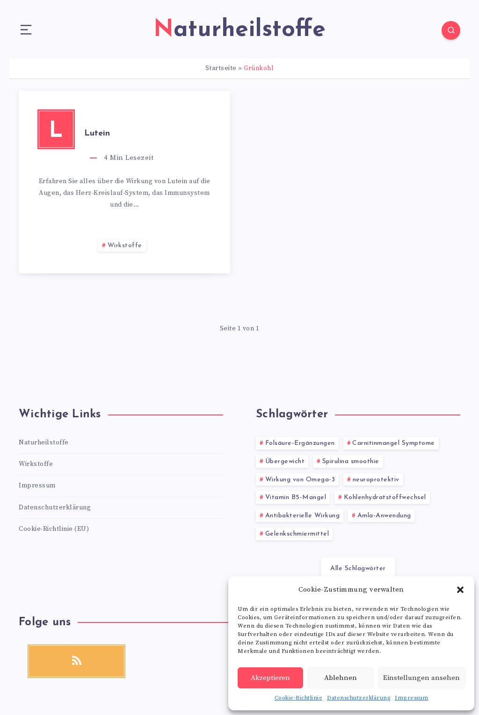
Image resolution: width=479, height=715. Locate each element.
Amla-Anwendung (384, 515)
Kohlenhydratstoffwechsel (385, 497)
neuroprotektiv (376, 479)
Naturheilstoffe (44, 442)
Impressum (411, 697)
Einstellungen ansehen (421, 677)
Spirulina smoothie (350, 461)
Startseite (221, 68)
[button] (460, 589)
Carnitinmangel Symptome (393, 443)
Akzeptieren (270, 677)
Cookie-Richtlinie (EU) (54, 529)
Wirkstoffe (125, 245)
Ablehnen (340, 677)
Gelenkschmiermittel (297, 533)
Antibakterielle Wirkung (302, 515)
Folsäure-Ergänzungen (300, 443)
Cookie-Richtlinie (299, 697)
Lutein (97, 133)
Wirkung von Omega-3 (300, 479)
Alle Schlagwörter (358, 568)
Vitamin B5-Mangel (296, 497)
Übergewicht (285, 461)
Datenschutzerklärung (358, 697)
